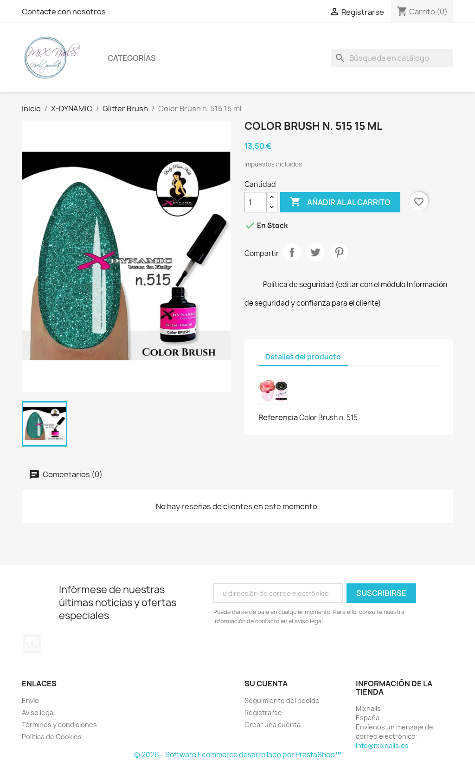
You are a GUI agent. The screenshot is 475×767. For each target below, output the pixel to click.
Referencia (278, 417)
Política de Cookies (52, 736)
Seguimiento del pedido (282, 700)
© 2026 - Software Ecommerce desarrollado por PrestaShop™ (237, 755)
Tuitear (315, 252)
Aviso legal (38, 712)
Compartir (291, 252)
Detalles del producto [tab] (303, 357)
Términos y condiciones (59, 724)
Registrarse (263, 712)
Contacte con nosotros (64, 11)
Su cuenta (266, 683)
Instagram (32, 643)
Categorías (132, 58)
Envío (30, 700)
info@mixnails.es (382, 745)
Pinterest (339, 252)
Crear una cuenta (272, 724)
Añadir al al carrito (340, 201)
